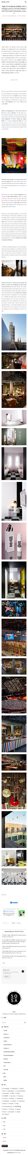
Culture (6, 1048)
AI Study (6, 1069)
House (5, 1034)
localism (14, 1101)
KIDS (5, 1076)
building (18, 1106)
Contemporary (7, 1106)
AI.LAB (5, 1030)
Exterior (6, 1059)
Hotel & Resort (12, 16)
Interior (11, 1103)
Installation (6, 1101)
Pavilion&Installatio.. (9, 1051)
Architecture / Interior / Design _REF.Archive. (10, 973)
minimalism (11, 1091)
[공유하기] (6, 923)
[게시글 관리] (8, 923)
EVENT (5, 1080)
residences (15, 1088)
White (12, 1093)
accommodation (20, 1091)
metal (4, 1103)
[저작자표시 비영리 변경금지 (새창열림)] (19, 923)
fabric (18, 1093)
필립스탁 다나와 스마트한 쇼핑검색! (8, 911)
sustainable (6, 1088)
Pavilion (12, 1098)
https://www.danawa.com (9, 909)
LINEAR (5, 1096)
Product (5, 1109)
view (4, 1091)
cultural (5, 1098)
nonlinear (22, 1101)
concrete (12, 1096)
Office (5, 1041)
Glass (17, 1103)
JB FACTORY (17, 1152)
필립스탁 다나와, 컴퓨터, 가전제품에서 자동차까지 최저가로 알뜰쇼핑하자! (9, 914)
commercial (19, 1098)
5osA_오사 (6, 970)
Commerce (7, 1037)
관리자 (4, 1137)
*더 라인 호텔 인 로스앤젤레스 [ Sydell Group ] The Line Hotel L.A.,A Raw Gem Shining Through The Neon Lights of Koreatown (14, 941)
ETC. (5, 1066)
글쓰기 (4, 1141)
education (11, 1112)
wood (18, 1112)
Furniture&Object (8, 1055)
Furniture (20, 1096)
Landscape (7, 1062)
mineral (18, 1109)
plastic (22, 1088)
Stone (4, 1112)
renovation (6, 1093)
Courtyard (6, 1114)
